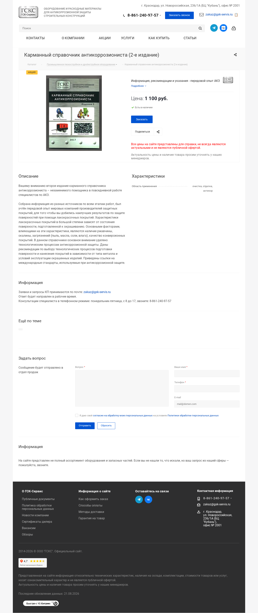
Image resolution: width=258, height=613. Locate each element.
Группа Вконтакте (223, 28)
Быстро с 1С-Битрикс (38, 603)
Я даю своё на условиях (149, 415)
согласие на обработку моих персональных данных (122, 415)
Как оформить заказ (93, 499)
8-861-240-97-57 (142, 15)
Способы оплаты (90, 505)
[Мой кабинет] (234, 26)
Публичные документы (38, 499)
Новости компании (35, 515)
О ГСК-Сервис (32, 491)
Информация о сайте (94, 491)
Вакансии (29, 528)
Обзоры (27, 534)
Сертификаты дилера (37, 521)
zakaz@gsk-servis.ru (219, 14)
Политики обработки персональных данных (193, 415)
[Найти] (200, 28)
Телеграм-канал (214, 28)
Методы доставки (91, 512)
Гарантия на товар (92, 518)
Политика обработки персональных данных (38, 507)
